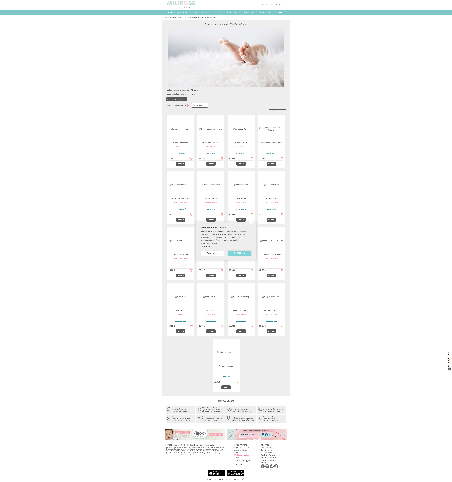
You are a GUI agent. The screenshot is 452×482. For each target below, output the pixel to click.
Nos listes (249, 13)
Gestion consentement (268, 460)
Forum (236, 457)
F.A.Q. (236, 452)
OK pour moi (239, 253)
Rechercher (232, 13)
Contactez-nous (266, 447)
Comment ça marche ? (178, 13)
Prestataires (266, 13)
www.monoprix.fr (180, 153)
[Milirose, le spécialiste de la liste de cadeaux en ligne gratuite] (181, 4)
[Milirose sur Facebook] (263, 466)
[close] (251, 222)
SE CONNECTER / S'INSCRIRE (273, 4)
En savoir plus (205, 246)
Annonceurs (238, 464)
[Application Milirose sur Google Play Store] (235, 476)
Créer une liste (202, 13)
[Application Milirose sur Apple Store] (216, 476)
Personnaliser (212, 253)
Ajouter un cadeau (240, 450)
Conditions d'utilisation (268, 455)
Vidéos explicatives (241, 455)
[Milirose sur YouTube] (276, 466)
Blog (280, 13)
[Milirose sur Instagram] (267, 466)
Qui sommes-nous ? (268, 450)
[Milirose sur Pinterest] (272, 466)
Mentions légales (266, 452)
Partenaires (265, 463)
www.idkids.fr (226, 377)
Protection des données (269, 457)
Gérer (218, 13)
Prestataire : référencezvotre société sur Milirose (243, 461)
